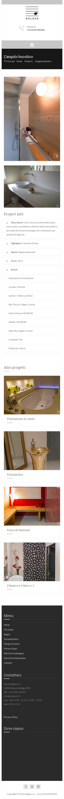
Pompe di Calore (12, 643)
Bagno (10, 422)
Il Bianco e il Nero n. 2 (20, 585)
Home (7, 624)
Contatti (8, 662)
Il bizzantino (15, 474)
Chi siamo (8, 629)
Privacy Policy (11, 717)
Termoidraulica (11, 639)
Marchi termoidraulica (15, 658)
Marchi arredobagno (14, 653)
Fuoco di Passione (18, 530)
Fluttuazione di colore (21, 419)
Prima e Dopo (10, 648)
